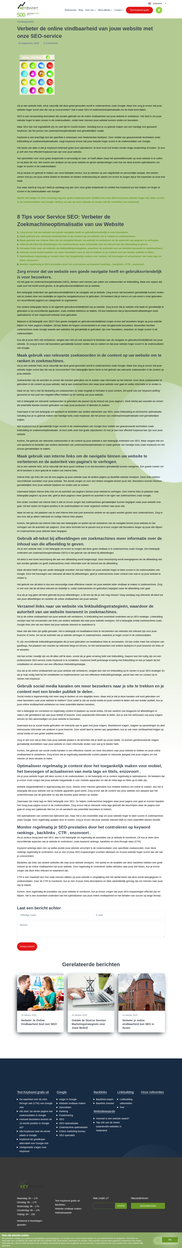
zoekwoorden (116, 282)
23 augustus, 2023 (29, 43)
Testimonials (70, 10)
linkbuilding (23, 141)
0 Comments (51, 43)
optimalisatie (154, 411)
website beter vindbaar (115, 584)
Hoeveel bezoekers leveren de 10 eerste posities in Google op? (35, 1123)
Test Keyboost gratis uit (33, 1092)
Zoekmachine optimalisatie (73, 1127)
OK (170, 1239)
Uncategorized (25, 21)
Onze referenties (152, 1092)
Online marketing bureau (72, 1131)
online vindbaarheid (95, 116)
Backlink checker (105, 1103)
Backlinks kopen (104, 1099)
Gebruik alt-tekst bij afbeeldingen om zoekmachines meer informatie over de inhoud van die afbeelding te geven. (84, 244)
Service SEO (62, 217)
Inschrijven (148, 1206)
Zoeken (121, 1206)
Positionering (66, 1115)
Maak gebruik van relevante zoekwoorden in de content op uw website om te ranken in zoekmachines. (78, 236)
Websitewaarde (104, 1111)
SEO (86, 109)
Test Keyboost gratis (139, 10)
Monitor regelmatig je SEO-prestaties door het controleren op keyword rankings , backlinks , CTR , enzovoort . (82, 264)
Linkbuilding (125, 1092)
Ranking (63, 1111)
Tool (122, 1107)
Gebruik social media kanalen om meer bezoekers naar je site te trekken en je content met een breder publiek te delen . (87, 252)
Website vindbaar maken (72, 1103)
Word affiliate (104, 10)
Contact (118, 10)
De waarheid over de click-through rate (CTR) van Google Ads (35, 1103)
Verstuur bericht (27, 946)
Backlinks (100, 1092)
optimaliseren (148, 162)
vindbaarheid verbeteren (43, 704)
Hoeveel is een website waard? (112, 1118)
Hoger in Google (68, 1099)
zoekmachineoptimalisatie (106, 109)
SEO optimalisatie (68, 1123)
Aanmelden (65, 1107)
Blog (81, 10)
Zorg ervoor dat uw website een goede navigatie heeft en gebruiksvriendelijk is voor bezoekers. (74, 232)
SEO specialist (67, 1135)
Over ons (89, 10)
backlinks (46, 832)
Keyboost (22, 130)
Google (62, 1092)
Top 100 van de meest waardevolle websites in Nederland (108, 1126)
